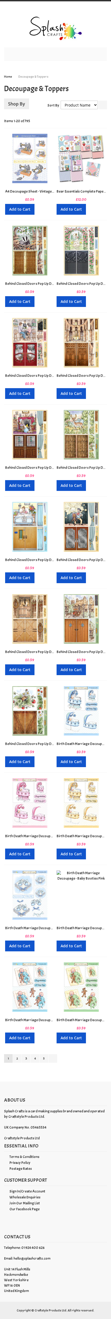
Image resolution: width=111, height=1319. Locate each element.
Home (8, 76)
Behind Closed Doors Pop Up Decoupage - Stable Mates (47, 652)
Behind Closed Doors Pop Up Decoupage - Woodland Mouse (50, 743)
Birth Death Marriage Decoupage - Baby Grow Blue (44, 1020)
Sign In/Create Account (27, 1191)
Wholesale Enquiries (24, 1197)
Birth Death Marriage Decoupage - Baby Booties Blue (45, 928)
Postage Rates (20, 1168)
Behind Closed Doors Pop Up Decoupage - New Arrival (46, 560)
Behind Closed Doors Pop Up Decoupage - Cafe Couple (46, 375)
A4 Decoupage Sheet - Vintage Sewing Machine (41, 191)
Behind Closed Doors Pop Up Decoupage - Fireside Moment (50, 467)
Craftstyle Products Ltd (22, 1138)
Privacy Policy (19, 1162)
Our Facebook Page (24, 1209)
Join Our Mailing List (24, 1203)
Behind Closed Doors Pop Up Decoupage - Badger (43, 283)
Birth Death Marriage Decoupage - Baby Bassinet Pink (46, 836)
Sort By (53, 105)
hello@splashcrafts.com (31, 1258)
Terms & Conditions (24, 1156)
